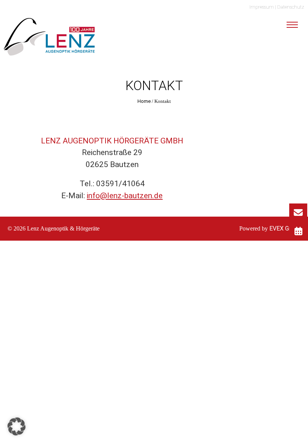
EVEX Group (284, 228)
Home (144, 101)
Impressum (261, 7)
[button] (16, 426)
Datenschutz (290, 7)
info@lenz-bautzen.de (125, 195)
